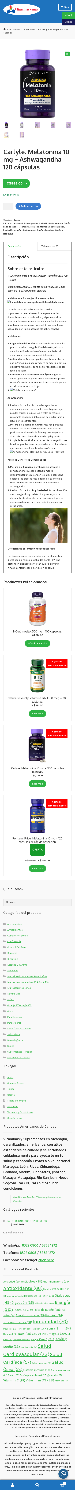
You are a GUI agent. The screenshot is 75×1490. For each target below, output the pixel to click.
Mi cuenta (12, 1106)
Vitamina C (14, 1380)
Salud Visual (13, 1034)
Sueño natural (29, 230)
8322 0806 (30, 1245)
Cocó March (14, 941)
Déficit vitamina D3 (44, 1303)
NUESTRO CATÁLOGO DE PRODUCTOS (27, 1221)
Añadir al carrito (28, 206)
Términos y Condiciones (20, 1112)
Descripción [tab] (14, 246)
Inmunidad (50, 1321)
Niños (10, 999)
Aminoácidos (14, 924)
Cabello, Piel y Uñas (17, 935)
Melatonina (24, 227)
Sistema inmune (36, 1370)
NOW (24, 1333)
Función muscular (30, 1315)
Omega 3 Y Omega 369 (19, 1005)
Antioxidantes (15, 929)
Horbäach (54, 1315)
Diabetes (12, 953)
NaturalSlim (13, 993)
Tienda (10, 1088)
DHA (48, 1295)
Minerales (12, 970)
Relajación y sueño (12, 230)
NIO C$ (67, 15)
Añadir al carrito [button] (37, 643)
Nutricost (39, 1334)
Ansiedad (18, 223)
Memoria (35, 227)
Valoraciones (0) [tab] (50, 246)
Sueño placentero (45, 230)
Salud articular (28, 1347)
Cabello (49, 1289)
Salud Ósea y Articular (19, 1028)
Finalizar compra (16, 1100)
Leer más (37, 713)
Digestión (12, 958)
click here (46, 1260)
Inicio (9, 29)
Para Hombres (14, 1017)
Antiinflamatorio (56, 1281)
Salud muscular (41, 1363)
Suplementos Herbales (19, 1051)
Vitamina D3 (40, 1380)
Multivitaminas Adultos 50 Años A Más (28, 982)
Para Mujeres (14, 1022)
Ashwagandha (31, 223)
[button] (67, 54)
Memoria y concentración (52, 227)
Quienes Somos (15, 1083)
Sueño (17, 29)
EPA (17, 1309)
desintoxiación (55, 223)
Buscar (37, 1485)
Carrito (11, 1094)
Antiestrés (31, 1281)
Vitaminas (61, 1380)
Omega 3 (56, 1334)
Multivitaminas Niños (19, 987)
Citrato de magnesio (15, 1296)
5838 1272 (49, 1245)
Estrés (67, 223)
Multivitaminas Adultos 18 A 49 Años (27, 976)
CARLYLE (43, 223)
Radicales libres (21, 1339)
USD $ (67, 21)
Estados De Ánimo (17, 964)
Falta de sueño (10, 227)
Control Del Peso (16, 947)
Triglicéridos (54, 1375)
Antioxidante (23, 1288)
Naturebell (10, 1334)
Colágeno (34, 1296)
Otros (10, 1011)
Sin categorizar (15, 1040)
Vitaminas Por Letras (18, 1057)
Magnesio (9, 1329)
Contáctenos (14, 1118)
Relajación (39, 1339)
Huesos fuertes (17, 1322)
